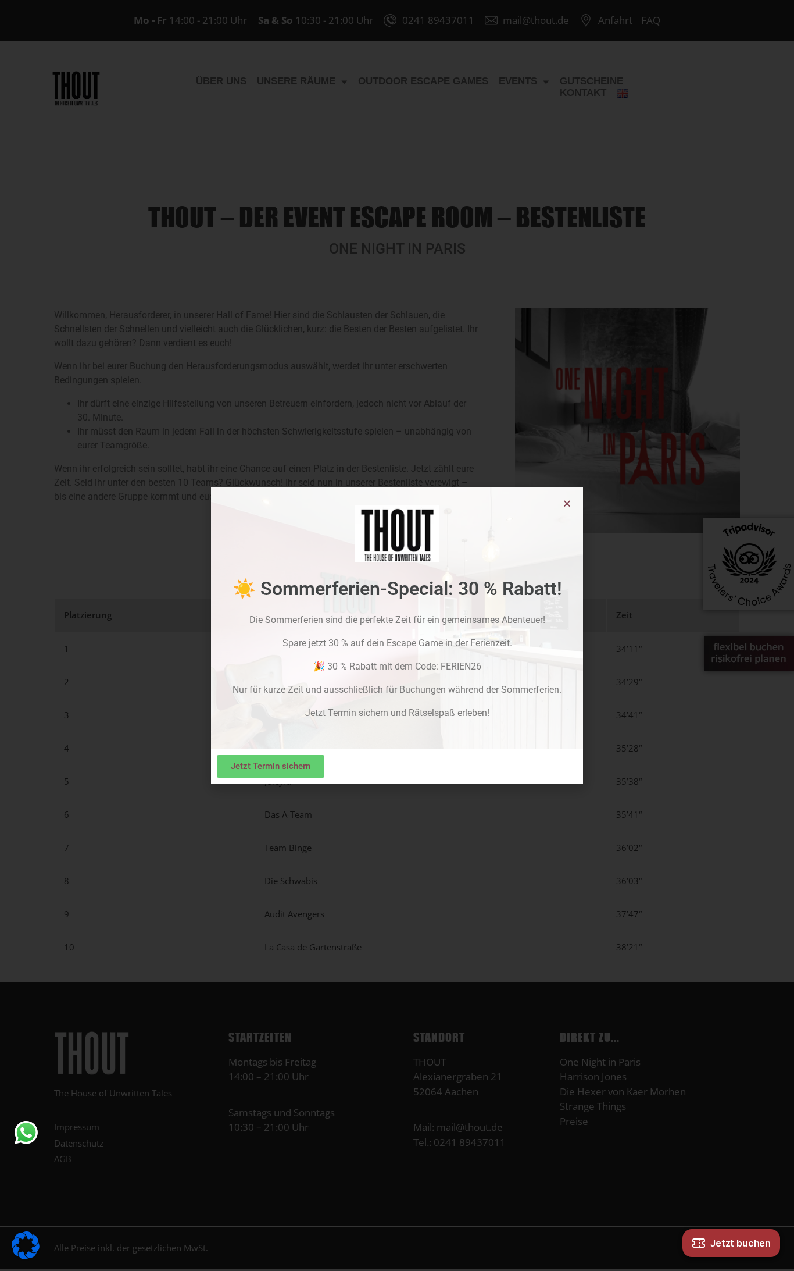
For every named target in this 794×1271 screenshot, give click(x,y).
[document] (397, 635)
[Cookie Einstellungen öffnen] (26, 1244)
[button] (567, 503)
